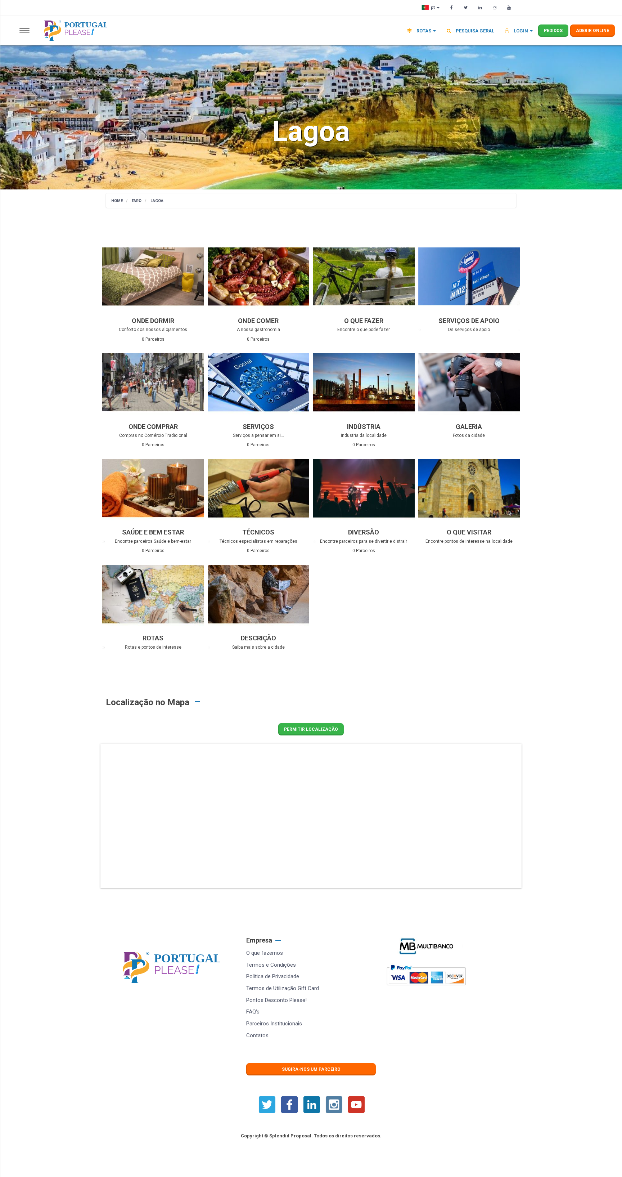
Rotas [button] (423, 30)
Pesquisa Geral (474, 30)
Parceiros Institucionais (274, 1023)
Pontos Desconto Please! (276, 1000)
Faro (136, 200)
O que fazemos (264, 953)
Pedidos (553, 30)
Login (521, 30)
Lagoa (156, 200)
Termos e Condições (271, 965)
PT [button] (433, 7)
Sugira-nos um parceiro (311, 1069)
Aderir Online (592, 30)
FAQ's (253, 1011)
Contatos (257, 1035)
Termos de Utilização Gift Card (282, 988)
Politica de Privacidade (272, 976)
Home (117, 200)
